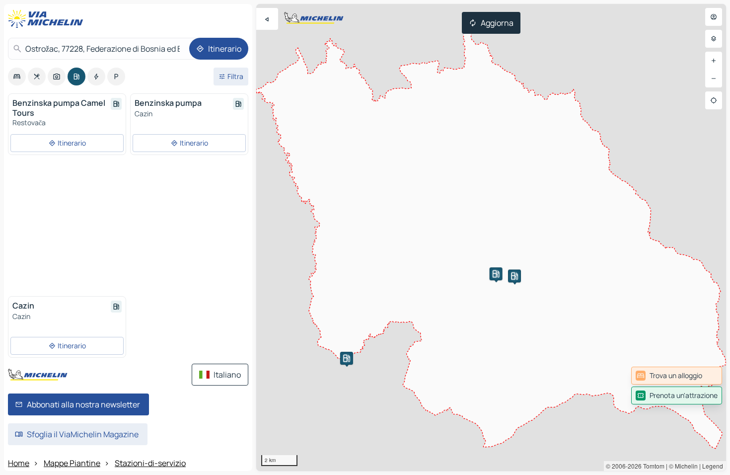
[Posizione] (713, 100)
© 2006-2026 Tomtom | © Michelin (652, 466)
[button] (346, 358)
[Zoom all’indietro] (713, 78)
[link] (676, 376)
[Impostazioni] (713, 39)
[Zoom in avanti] (713, 61)
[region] (491, 237)
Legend (712, 466)
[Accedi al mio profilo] (713, 17)
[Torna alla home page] (47, 19)
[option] (17, 76)
